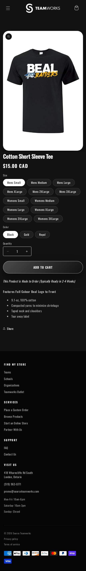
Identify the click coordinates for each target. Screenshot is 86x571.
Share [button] (10, 328)
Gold (26, 234)
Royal (42, 234)
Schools (8, 379)
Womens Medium (45, 200)
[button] (8, 8)
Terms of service (12, 544)
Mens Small (14, 182)
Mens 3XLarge (67, 191)
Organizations (11, 385)
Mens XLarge (14, 191)
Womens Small (16, 200)
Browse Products (13, 417)
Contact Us (10, 454)
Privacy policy (11, 539)
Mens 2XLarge (41, 191)
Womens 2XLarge (17, 218)
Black (10, 234)
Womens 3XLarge (48, 218)
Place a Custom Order (16, 410)
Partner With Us (13, 430)
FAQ (6, 448)
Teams (7, 372)
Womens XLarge (44, 209)
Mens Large (64, 182)
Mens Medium (39, 182)
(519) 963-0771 (12, 484)
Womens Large (16, 209)
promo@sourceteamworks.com (21, 491)
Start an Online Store (16, 423)
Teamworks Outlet (14, 392)
